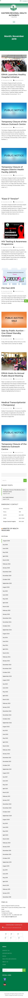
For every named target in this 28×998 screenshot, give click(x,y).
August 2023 (6, 680)
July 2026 (5, 544)
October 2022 (6, 719)
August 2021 (6, 773)
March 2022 (6, 746)
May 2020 (5, 831)
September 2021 (7, 769)
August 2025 (6, 587)
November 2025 (7, 575)
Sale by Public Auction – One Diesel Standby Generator (13, 333)
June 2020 (5, 827)
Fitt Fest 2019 (8, 288)
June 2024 (5, 641)
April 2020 (5, 835)
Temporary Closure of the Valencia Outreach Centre (14, 446)
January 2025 (6, 614)
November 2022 (7, 715)
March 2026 (6, 560)
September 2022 (7, 722)
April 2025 (5, 602)
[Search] (25, 480)
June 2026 (5, 548)
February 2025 (6, 610)
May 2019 (5, 877)
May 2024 (5, 645)
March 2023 (6, 699)
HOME (4, 964)
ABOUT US (5, 961)
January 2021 (6, 800)
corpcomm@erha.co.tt (11, 916)
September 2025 (7, 583)
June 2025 (5, 595)
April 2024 (5, 649)
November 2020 (7, 808)
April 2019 (5, 881)
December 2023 (7, 664)
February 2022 (6, 749)
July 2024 (5, 637)
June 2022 (5, 734)
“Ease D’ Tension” (10, 198)
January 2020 (6, 846)
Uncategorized (18, 408)
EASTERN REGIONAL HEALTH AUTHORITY (14, 14)
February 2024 (6, 657)
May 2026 (5, 552)
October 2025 (6, 579)
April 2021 (5, 788)
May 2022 (5, 738)
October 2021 (6, 765)
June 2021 (5, 780)
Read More (6, 98)
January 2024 (6, 660)
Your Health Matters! (8, 497)
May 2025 (5, 598)
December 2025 (7, 571)
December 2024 (7, 618)
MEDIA (4, 956)
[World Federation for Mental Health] (20, 938)
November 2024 (7, 622)
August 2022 (6, 726)
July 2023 (5, 684)
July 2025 (5, 591)
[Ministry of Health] (7, 934)
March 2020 (6, 839)
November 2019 (7, 854)
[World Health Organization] (13, 934)
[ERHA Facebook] (14, 979)
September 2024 (7, 629)
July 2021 (5, 777)
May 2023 (5, 691)
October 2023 (6, 672)
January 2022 (6, 753)
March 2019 (6, 885)
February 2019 (6, 889)
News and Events (19, 80)
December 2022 (7, 711)
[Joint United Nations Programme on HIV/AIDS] (13, 938)
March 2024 (6, 653)
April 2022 (5, 742)
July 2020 (5, 823)
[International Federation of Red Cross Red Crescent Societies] (20, 934)
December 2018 (7, 897)
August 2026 (6, 540)
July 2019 (5, 870)
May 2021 (5, 784)
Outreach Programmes (6, 293)
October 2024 (6, 626)
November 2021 (7, 761)
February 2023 (6, 703)
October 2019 (6, 858)
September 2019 (7, 862)
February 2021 (6, 796)
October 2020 (6, 811)
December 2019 (7, 850)
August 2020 (6, 819)
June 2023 (5, 688)
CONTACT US (5, 950)
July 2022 (5, 730)
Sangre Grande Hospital (9, 521)
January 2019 (6, 893)
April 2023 (5, 695)
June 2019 (5, 873)
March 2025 (6, 606)
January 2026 (6, 567)
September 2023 (7, 676)
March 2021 (6, 792)
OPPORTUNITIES (7, 953)
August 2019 (6, 866)
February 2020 (6, 842)
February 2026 (6, 564)
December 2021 (7, 757)
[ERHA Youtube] (14, 984)
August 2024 (6, 633)
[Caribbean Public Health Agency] (6, 938)
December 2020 (7, 804)
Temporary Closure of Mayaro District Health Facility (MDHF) (12, 169)
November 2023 (7, 668)
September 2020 (7, 815)
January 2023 (6, 707)
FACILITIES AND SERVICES (9, 959)
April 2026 (5, 556)
